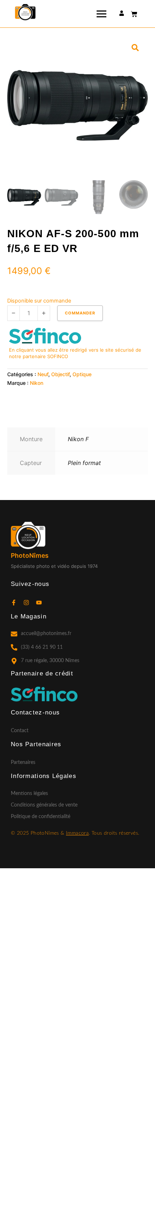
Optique (82, 374)
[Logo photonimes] (25, 12)
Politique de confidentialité (40, 816)
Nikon (36, 383)
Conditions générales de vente (44, 805)
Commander (80, 313)
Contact (19, 730)
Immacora (77, 833)
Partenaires (23, 762)
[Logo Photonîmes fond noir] (28, 535)
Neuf (42, 374)
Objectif (60, 374)
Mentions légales (29, 793)
